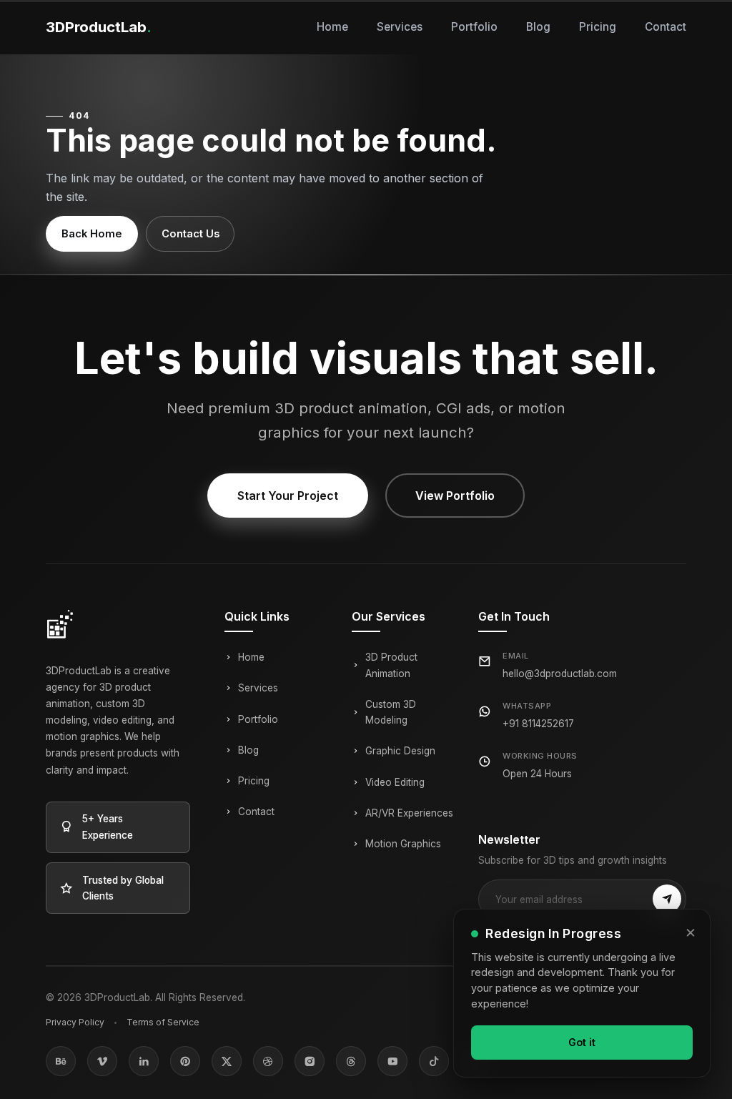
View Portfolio (455, 495)
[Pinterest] (185, 1061)
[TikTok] (434, 1061)
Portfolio (474, 27)
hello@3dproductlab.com (560, 673)
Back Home (91, 233)
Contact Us (190, 233)
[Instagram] (310, 1061)
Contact (665, 27)
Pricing (597, 27)
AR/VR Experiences (409, 813)
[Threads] (351, 1061)
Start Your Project (287, 495)
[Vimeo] (102, 1061)
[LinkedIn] (144, 1061)
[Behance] (61, 1061)
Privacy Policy (75, 1022)
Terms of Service (163, 1022)
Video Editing (395, 782)
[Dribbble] (268, 1061)
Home (332, 27)
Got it (581, 1042)
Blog (538, 27)
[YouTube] (392, 1061)
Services (399, 27)
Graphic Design (400, 751)
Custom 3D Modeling (390, 712)
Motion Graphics (403, 843)
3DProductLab (99, 27)
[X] (227, 1061)
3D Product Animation (391, 665)
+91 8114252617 (538, 723)
